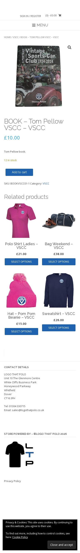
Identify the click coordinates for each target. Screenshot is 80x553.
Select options (21, 261)
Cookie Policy (20, 537)
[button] (69, 47)
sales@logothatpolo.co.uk (28, 410)
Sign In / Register (30, 16)
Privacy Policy (12, 481)
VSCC (15, 37)
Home (7, 37)
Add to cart (19, 172)
